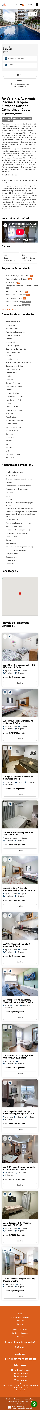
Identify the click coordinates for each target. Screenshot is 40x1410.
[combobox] (22, 65)
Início (20, 1314)
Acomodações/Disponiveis (20, 1317)
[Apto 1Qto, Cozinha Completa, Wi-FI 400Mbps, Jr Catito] (20, 703)
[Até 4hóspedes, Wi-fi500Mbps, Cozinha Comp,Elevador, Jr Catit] (20, 982)
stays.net (22, 1406)
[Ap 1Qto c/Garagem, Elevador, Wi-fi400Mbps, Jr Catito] (20, 759)
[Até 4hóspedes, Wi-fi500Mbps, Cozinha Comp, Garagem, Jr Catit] (20, 1093)
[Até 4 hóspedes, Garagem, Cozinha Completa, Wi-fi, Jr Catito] (20, 1038)
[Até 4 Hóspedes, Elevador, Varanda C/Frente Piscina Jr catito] (20, 1149)
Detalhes (20, 683)
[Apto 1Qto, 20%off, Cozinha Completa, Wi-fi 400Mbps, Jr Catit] (20, 870)
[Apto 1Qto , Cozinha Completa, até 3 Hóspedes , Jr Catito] (20, 647)
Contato (20, 1324)
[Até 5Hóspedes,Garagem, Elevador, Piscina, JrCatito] (20, 1261)
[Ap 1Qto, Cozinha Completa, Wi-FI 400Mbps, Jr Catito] (20, 926)
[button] (1, 36)
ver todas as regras (8, 309)
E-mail (21, 75)
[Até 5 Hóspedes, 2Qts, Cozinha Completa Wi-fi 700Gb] (20, 1205)
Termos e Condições (20, 1330)
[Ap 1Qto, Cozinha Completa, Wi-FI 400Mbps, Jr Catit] (20, 814)
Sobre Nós (20, 1321)
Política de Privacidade (20, 1333)
